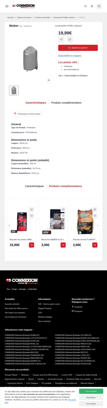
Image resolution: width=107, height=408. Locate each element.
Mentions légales (45, 317)
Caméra (40, 379)
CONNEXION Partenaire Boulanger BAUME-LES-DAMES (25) (77, 338)
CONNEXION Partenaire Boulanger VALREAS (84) (73, 364)
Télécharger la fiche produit (29, 114)
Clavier (31, 379)
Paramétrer (91, 397)
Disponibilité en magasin (69, 55)
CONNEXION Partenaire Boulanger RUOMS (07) (22, 335)
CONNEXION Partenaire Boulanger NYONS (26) (22, 341)
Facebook (78, 307)
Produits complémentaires (66, 102)
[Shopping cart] (99, 6)
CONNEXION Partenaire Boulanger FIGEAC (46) (72, 347)
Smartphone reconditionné (66, 383)
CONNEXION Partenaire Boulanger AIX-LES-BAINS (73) (75, 361)
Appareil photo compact (14, 379)
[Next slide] (97, 225)
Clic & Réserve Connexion (15, 317)
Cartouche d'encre (15, 383)
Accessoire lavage (55, 379)
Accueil (10, 17)
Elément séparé (87, 383)
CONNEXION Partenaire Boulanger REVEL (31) (22, 344)
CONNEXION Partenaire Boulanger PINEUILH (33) (73, 344)
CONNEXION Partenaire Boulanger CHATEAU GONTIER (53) (27, 349)
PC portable (46, 383)
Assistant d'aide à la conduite (78, 379)
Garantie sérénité (12, 304)
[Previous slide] (9, 225)
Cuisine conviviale (42, 17)
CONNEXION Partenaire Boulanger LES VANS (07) (73, 335)
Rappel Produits (44, 308)
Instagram (78, 311)
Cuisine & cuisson (24, 17)
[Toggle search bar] (85, 6)
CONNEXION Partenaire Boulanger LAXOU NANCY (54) (75, 349)
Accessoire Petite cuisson (64, 17)
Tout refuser (91, 404)
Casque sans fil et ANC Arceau (45, 375)
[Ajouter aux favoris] (61, 39)
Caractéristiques (36, 102)
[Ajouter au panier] (31, 245)
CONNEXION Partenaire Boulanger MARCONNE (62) (24, 358)
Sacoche (97, 379)
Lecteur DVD (67, 375)
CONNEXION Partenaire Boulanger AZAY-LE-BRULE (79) (25, 364)
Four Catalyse (32, 383)
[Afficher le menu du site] (6, 6)
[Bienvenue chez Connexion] (23, 6)
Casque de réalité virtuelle (86, 375)
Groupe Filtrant (11, 375)
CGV (40, 313)
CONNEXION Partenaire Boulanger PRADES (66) (72, 358)
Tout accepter (91, 391)
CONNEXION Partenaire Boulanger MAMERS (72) (23, 361)
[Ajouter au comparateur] (70, 39)
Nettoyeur (25, 375)
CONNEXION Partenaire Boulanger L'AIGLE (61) (72, 355)
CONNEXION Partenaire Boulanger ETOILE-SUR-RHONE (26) (77, 341)
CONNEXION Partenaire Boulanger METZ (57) (71, 352)
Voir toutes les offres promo (16, 308)
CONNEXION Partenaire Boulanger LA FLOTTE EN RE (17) (26, 338)
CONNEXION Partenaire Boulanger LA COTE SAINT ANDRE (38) (28, 347)
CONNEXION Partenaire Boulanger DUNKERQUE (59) (24, 355)
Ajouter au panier (79, 48)
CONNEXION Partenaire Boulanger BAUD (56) (21, 352)
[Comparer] (31, 209)
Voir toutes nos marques (15, 313)
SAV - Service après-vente (49, 304)
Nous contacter (44, 321)
